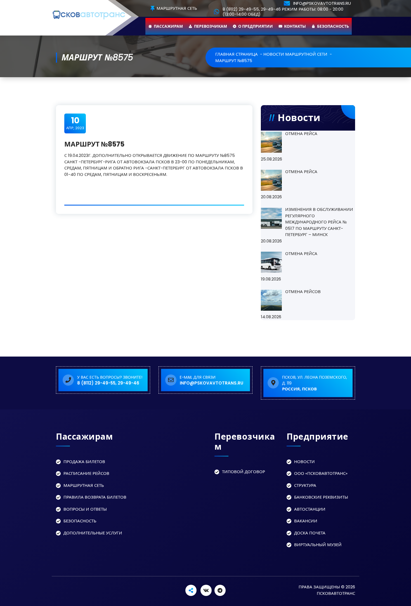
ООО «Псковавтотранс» (321, 473)
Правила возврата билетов (94, 497)
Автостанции (309, 509)
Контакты (295, 26)
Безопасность (333, 26)
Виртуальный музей (318, 545)
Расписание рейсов (86, 473)
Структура (305, 485)
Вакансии (305, 521)
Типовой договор (243, 472)
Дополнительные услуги (92, 533)
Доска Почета (309, 533)
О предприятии (255, 26)
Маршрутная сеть (176, 8)
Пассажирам (168, 26)
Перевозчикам (210, 26)
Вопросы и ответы (85, 509)
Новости (304, 461)
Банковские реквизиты (321, 497)
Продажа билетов (84, 461)
